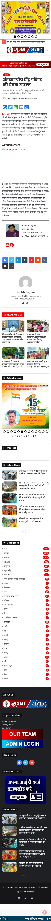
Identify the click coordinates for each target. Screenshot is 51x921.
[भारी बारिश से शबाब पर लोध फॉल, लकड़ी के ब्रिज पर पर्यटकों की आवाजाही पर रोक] (9, 488)
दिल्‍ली (6, 636)
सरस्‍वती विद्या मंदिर (11, 597)
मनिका (6, 601)
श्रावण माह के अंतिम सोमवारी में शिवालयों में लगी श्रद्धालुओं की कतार (33, 499)
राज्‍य (6, 75)
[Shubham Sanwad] (25, 50)
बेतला (6, 614)
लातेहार (6, 558)
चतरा (5, 649)
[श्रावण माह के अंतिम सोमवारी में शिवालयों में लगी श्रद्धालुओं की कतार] (9, 500)
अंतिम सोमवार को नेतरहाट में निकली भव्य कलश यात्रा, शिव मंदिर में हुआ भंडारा (32, 511)
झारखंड (6, 554)
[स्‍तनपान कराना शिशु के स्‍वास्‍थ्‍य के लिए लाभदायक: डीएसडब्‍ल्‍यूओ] (38, 353)
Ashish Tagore (11, 99)
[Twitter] (11, 260)
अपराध (6, 658)
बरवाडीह (7, 576)
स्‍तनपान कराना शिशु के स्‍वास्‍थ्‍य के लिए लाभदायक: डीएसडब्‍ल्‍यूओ (38, 364)
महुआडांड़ (7, 571)
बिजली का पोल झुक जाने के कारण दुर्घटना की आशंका (31, 521)
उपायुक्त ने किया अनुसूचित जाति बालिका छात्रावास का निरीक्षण (33, 473)
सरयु (5, 610)
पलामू (6, 640)
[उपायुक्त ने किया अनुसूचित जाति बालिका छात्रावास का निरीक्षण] (9, 476)
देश (5, 632)
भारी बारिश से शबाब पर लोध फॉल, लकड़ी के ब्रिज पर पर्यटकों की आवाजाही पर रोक (34, 487)
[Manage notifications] (44, 912)
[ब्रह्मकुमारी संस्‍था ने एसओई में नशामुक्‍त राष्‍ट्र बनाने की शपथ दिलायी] (13, 353)
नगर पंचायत (8, 606)
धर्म (5, 662)
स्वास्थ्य (6, 680)
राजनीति (7, 623)
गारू (5, 593)
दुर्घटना (6, 645)
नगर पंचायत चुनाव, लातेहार (14, 580)
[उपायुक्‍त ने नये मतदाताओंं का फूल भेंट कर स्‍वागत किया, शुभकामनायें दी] (38, 326)
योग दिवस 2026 (10, 619)
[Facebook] (12, 245)
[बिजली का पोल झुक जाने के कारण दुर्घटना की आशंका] (9, 523)
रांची (5, 627)
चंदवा (6, 584)
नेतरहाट (7, 589)
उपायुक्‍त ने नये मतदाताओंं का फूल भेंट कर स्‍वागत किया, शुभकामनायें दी (36, 338)
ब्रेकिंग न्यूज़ (8, 667)
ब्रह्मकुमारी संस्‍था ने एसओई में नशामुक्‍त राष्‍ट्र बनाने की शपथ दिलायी (13, 364)
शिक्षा (5, 675)
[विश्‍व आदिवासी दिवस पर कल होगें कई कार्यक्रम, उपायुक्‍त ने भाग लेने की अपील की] (13, 326)
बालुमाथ (7, 567)
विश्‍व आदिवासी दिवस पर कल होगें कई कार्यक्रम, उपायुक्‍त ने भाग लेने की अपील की (13, 338)
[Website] (23, 303)
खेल (5, 671)
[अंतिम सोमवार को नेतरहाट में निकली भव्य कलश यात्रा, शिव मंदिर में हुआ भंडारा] (9, 512)
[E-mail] (8, 245)
